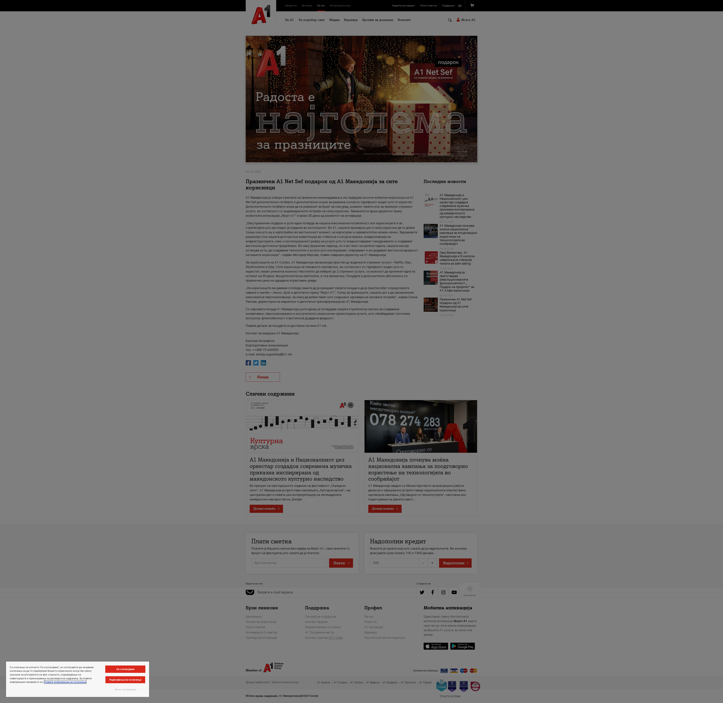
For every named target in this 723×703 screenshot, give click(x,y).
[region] (77, 679)
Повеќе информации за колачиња (65, 682)
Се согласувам (125, 669)
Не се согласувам (125, 689)
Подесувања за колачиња (125, 679)
